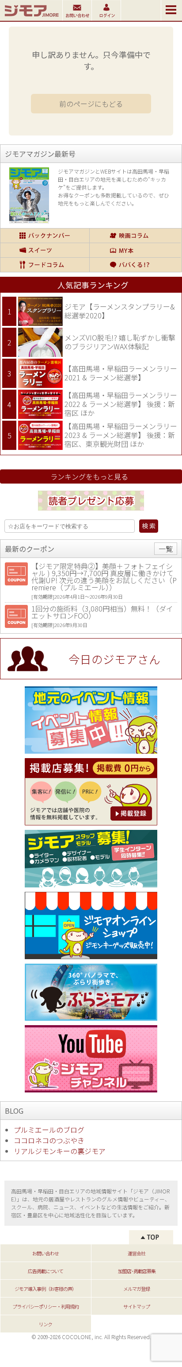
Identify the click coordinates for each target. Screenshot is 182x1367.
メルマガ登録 (136, 1288)
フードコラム (44, 265)
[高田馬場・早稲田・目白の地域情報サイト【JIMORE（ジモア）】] (31, 17)
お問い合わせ (45, 1253)
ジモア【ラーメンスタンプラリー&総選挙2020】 (119, 311)
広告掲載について (45, 1270)
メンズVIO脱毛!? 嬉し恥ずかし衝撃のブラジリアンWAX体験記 (119, 342)
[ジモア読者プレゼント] (91, 512)
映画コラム (135, 235)
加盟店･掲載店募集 (136, 1270)
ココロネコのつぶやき (49, 1140)
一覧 (166, 548)
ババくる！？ (135, 265)
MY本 (135, 250)
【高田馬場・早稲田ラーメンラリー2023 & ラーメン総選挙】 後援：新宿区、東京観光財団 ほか (120, 435)
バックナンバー (44, 235)
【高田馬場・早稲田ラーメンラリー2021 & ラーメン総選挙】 (120, 373)
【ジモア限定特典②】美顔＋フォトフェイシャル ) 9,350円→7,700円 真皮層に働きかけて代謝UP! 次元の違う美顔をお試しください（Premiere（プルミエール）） (104, 576)
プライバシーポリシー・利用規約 (45, 1306)
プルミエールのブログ (49, 1129)
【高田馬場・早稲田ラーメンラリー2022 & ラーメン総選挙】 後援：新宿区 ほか (120, 404)
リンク (45, 1324)
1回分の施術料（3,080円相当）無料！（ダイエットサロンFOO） (102, 612)
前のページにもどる (91, 103)
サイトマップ (136, 1306)
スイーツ (44, 250)
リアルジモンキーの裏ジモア (60, 1151)
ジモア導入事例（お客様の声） (45, 1288)
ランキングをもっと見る (89, 476)
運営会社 (136, 1253)
